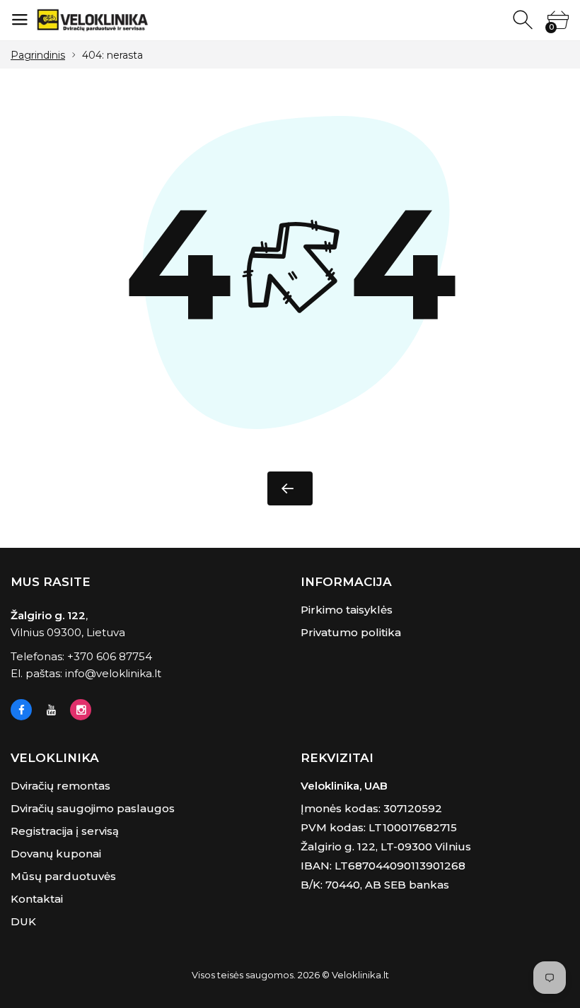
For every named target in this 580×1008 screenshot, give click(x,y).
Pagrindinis (38, 55)
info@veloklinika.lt (113, 673)
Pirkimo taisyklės (347, 609)
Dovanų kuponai (56, 853)
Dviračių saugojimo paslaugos (93, 808)
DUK (23, 921)
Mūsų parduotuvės (63, 876)
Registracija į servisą (65, 831)
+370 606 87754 (109, 656)
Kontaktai (37, 899)
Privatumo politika (351, 632)
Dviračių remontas (60, 785)
